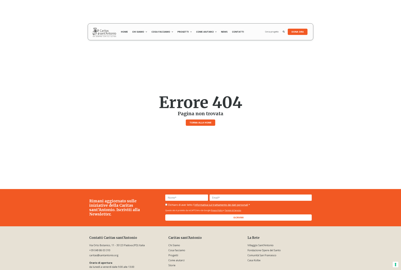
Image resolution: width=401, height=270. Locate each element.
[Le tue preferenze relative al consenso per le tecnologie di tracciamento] (395, 264)
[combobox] (274, 31)
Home (124, 31)
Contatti (238, 31)
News (224, 31)
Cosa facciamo (160, 31)
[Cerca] (284, 31)
